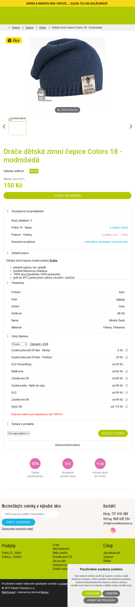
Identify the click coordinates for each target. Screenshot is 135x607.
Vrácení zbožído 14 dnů (100, 469)
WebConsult (8, 592)
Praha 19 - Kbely (11, 552)
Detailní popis (20, 253)
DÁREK (31, 3)
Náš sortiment (61, 548)
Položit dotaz (113, 433)
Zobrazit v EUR (39, 344)
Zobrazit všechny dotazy (67, 444)
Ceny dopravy (20, 336)
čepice (120, 299)
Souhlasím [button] (92, 593)
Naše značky (60, 552)
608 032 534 (121, 518)
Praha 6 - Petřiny (11, 556)
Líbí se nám (59, 560)
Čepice (16, 27)
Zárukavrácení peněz (35, 469)
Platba (107, 560)
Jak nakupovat (111, 552)
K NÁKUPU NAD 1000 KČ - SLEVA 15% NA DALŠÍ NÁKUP (72, 3)
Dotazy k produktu (23, 424)
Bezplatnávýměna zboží (68, 469)
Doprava (108, 556)
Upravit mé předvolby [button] (101, 600)
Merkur (45, 592)
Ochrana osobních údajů (67, 564)
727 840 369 (119, 513)
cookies (63, 583)
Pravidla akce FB (62, 556)
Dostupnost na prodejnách (28, 211)
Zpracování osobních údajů (17, 528)
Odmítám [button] (111, 593)
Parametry (18, 283)
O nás (56, 544)
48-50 (34, 171)
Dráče (42, 27)
